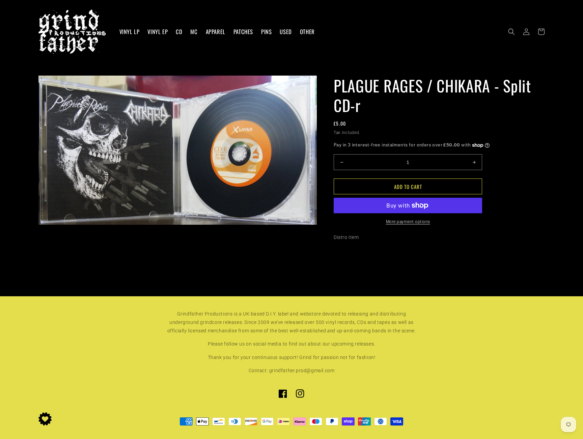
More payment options (408, 221)
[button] (511, 31)
